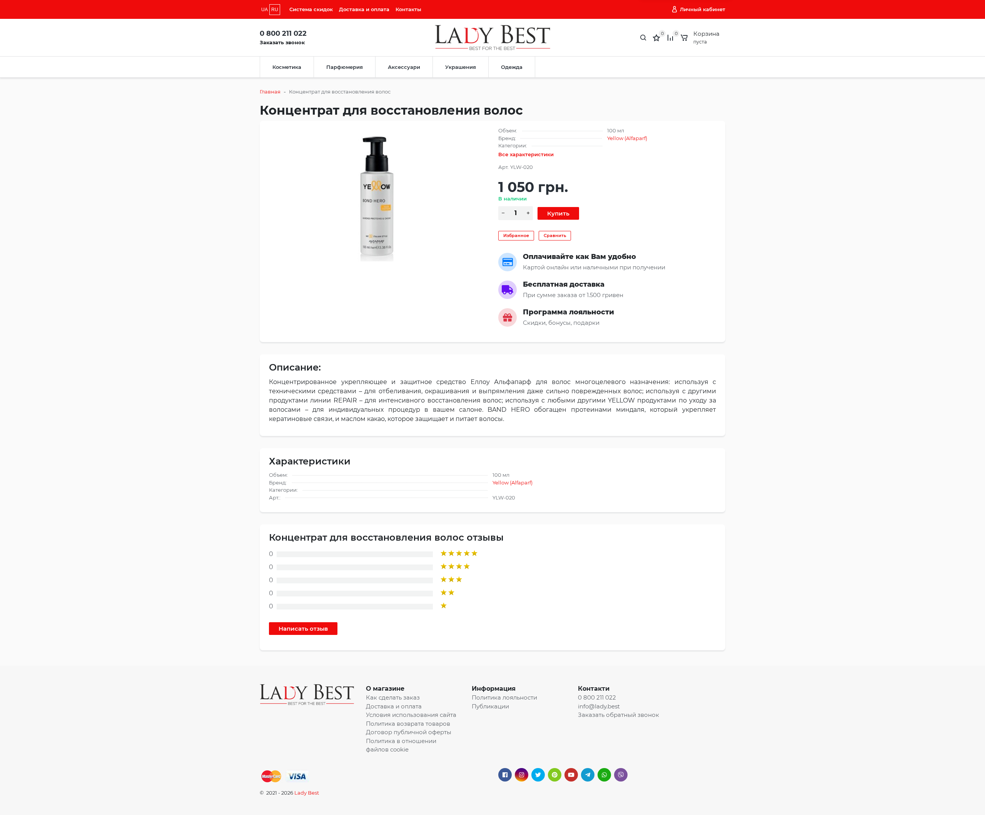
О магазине (385, 688)
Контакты (408, 9)
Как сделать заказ (393, 697)
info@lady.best (599, 706)
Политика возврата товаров (408, 723)
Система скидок (311, 9)
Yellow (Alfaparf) (627, 138)
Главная (270, 92)
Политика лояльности (504, 697)
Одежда (512, 67)
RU (274, 9)
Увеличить (378, 196)
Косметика (286, 67)
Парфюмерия (344, 67)
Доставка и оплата (364, 9)
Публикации (490, 706)
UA (264, 9)
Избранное (516, 235)
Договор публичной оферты (408, 732)
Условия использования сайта (411, 714)
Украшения (460, 67)
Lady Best (306, 793)
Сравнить (555, 235)
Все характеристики (526, 154)
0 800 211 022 (283, 33)
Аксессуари (404, 67)
